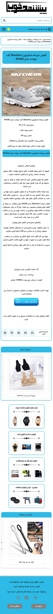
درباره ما (38, 606)
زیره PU (24, 135)
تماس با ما (15, 606)
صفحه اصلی (47, 39)
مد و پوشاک (37, 39)
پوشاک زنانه (27, 39)
